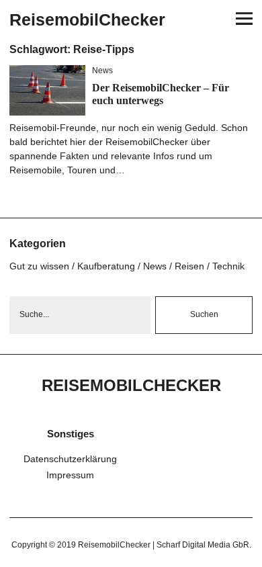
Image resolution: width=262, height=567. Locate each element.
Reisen (189, 266)
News (102, 70)
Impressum (70, 475)
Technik (228, 266)
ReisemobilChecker (87, 19)
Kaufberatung (106, 266)
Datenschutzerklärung (70, 458)
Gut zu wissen (39, 266)
